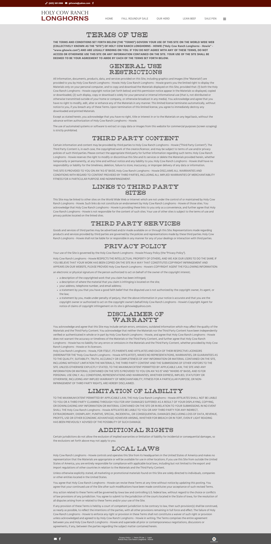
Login (149, 538)
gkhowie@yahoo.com (80, 3)
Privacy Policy (125, 538)
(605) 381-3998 (56, 3)
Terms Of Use (139, 538)
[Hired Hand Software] (214, 540)
